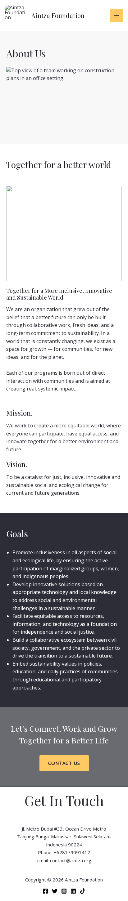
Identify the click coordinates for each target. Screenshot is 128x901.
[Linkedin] (73, 891)
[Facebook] (45, 891)
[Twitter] (54, 891)
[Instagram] (64, 891)
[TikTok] (82, 891)
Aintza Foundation (58, 15)
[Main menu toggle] (116, 15)
